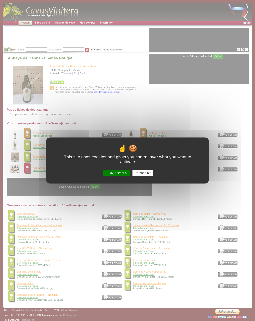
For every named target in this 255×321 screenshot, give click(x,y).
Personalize (142, 173)
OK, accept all (118, 173)
